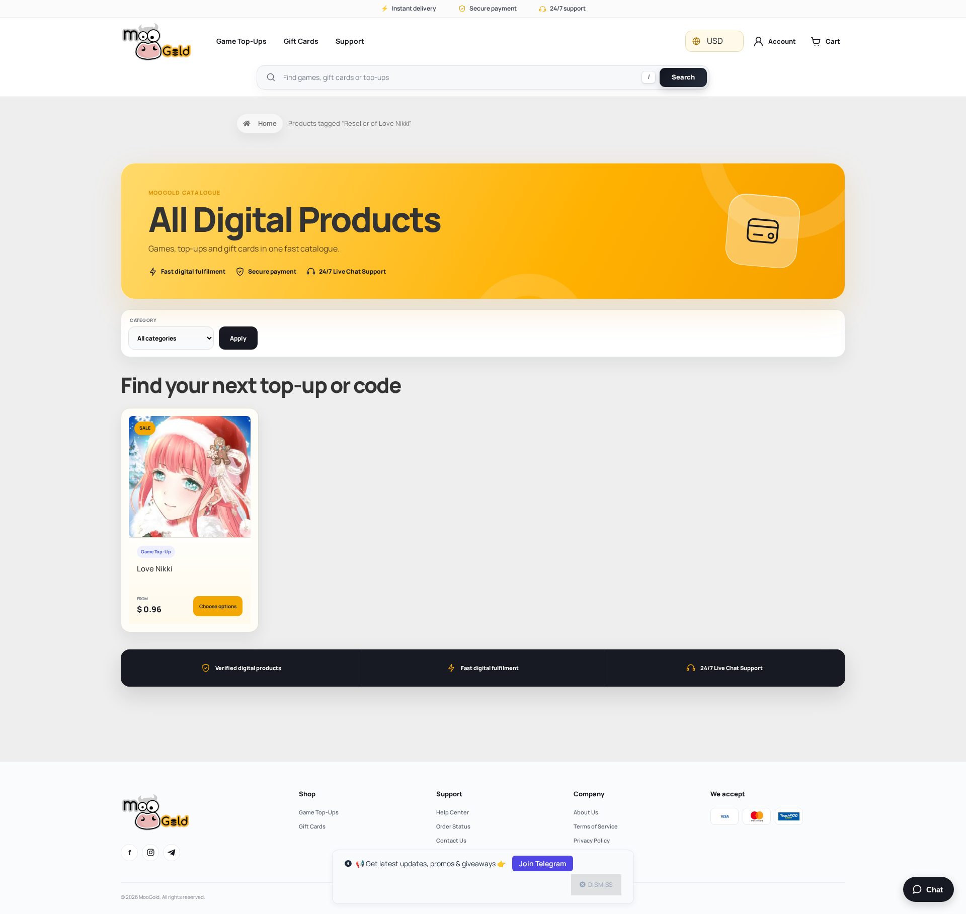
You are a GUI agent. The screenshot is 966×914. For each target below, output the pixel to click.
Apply (238, 338)
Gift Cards (301, 41)
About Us (586, 812)
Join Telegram (542, 863)
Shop (307, 793)
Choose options (217, 606)
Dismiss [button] (600, 884)
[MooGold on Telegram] (171, 852)
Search (683, 76)
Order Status (453, 826)
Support (350, 41)
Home (267, 123)
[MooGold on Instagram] (150, 852)
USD (715, 40)
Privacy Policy (592, 840)
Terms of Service (596, 826)
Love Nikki (155, 568)
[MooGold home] (156, 41)
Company (589, 793)
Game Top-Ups (241, 41)
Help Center (452, 812)
